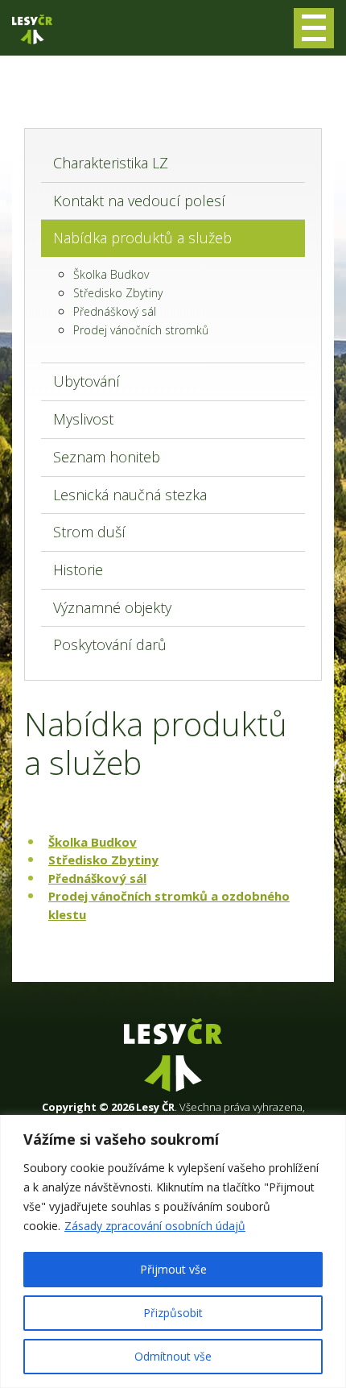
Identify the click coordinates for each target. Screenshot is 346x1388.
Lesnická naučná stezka (130, 494)
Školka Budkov (111, 274)
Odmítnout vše (173, 1356)
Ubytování (86, 381)
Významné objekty (112, 607)
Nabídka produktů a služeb (142, 237)
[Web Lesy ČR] (32, 29)
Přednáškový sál (114, 311)
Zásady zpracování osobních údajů (154, 1225)
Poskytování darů (110, 644)
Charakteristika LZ (110, 162)
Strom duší (89, 531)
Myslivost (83, 419)
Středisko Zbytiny (118, 292)
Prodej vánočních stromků (140, 330)
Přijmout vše (173, 1269)
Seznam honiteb (106, 456)
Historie (78, 569)
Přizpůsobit (173, 1312)
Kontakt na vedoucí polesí (139, 200)
